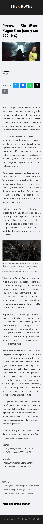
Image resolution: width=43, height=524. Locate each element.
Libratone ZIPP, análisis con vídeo (20, 493)
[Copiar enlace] (5, 91)
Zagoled (8, 71)
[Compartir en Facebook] (23, 85)
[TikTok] (22, 520)
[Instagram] (18, 520)
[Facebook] (34, 520)
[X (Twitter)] (30, 520)
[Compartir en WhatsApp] (30, 85)
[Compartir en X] (16, 85)
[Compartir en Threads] (37, 85)
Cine (3, 22)
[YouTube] (26, 520)
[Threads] (38, 520)
